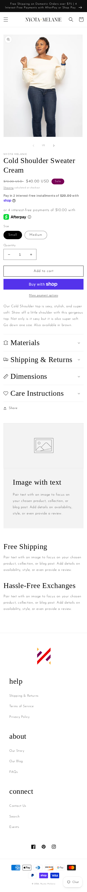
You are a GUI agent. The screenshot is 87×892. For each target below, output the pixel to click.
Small (12, 235)
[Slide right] (54, 145)
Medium (35, 235)
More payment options (43, 295)
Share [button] (13, 408)
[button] (6, 19)
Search (14, 816)
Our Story (16, 751)
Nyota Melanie (47, 884)
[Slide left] (33, 145)
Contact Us (17, 806)
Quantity (9, 245)
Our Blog (16, 761)
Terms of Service (21, 706)
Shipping (8, 187)
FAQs (13, 772)
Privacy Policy (19, 717)
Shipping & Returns (24, 696)
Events (14, 827)
